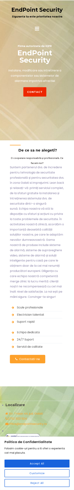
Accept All (37, 463)
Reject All (37, 483)
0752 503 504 (17, 419)
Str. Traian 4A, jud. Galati (25, 414)
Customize (37, 473)
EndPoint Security (37, 9)
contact (35, 91)
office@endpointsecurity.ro (27, 424)
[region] (37, 463)
